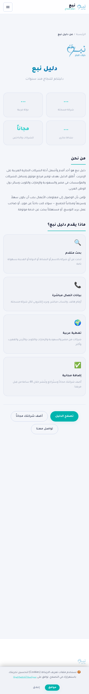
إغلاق (36, 687)
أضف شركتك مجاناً (29, 416)
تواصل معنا (44, 428)
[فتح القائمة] (7, 7)
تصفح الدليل (64, 416)
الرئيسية (81, 34)
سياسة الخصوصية (24, 677)
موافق (52, 687)
